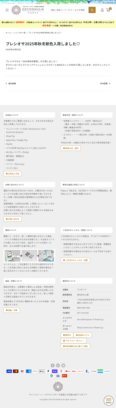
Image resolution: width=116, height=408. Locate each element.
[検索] (92, 10)
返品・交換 (12, 310)
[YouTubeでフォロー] (63, 365)
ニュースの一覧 (19, 32)
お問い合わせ (13, 219)
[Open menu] (109, 401)
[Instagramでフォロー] (58, 365)
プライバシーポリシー (74, 340)
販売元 (68, 335)
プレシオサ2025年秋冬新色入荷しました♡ (45, 32)
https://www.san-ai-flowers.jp (90, 327)
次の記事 (104, 83)
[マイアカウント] (102, 9)
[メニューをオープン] (7, 10)
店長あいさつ (83, 335)
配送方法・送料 (71, 148)
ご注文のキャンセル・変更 (76, 260)
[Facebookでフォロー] (53, 365)
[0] (108, 10)
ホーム (8, 32)
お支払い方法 (13, 173)
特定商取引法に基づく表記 (76, 346)
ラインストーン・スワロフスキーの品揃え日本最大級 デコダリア (58, 394)
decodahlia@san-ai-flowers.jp (90, 319)
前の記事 (12, 83)
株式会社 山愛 (83, 294)
